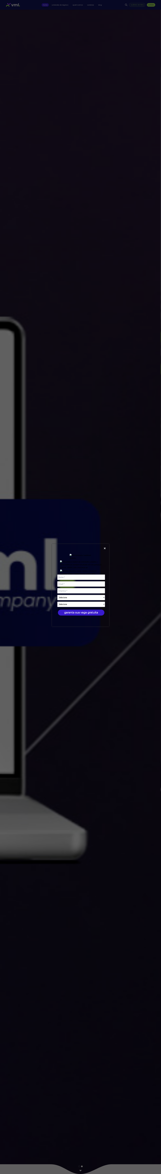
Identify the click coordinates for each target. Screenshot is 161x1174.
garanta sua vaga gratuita (81, 612)
